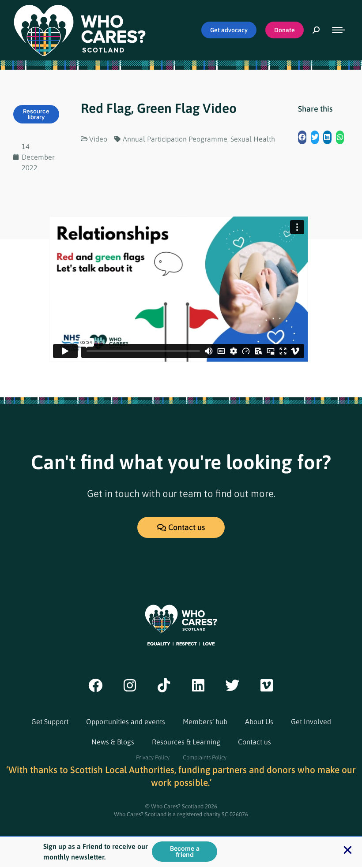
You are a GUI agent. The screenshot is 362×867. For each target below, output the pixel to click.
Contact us (254, 742)
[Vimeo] (266, 685)
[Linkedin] (198, 685)
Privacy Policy (153, 757)
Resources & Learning (186, 742)
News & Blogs (112, 742)
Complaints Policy (204, 757)
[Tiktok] (164, 685)
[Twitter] (232, 685)
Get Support (49, 721)
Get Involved (311, 721)
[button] (302, 138)
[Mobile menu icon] (338, 30)
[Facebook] (95, 685)
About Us (259, 721)
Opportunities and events (125, 721)
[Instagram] (130, 685)
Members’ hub (205, 721)
